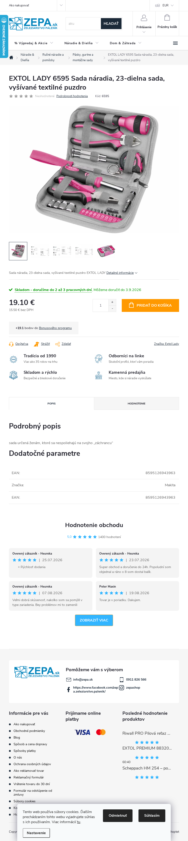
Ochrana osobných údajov (32, 764)
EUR (166, 5)
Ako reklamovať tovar (29, 771)
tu (78, 822)
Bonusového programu (55, 328)
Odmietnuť (118, 815)
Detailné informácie (120, 273)
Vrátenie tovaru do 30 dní (32, 784)
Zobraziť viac (94, 620)
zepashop (133, 687)
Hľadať (111, 23)
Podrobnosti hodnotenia (72, 96)
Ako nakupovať (19, 5)
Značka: (166, 344)
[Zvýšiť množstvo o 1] (112, 302)
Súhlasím (152, 815)
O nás (18, 757)
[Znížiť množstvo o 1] (112, 308)
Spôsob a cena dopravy (30, 744)
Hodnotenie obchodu (94, 525)
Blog (17, 737)
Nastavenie (36, 833)
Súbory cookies (25, 801)
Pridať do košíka (154, 305)
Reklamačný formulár (29, 777)
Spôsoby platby (25, 751)
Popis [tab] (51, 403)
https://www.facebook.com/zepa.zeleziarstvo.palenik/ (95, 689)
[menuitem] (34, 43)
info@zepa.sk (83, 679)
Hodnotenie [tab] (136, 403)
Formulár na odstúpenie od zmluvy (33, 793)
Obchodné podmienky (29, 731)
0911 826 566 (136, 679)
